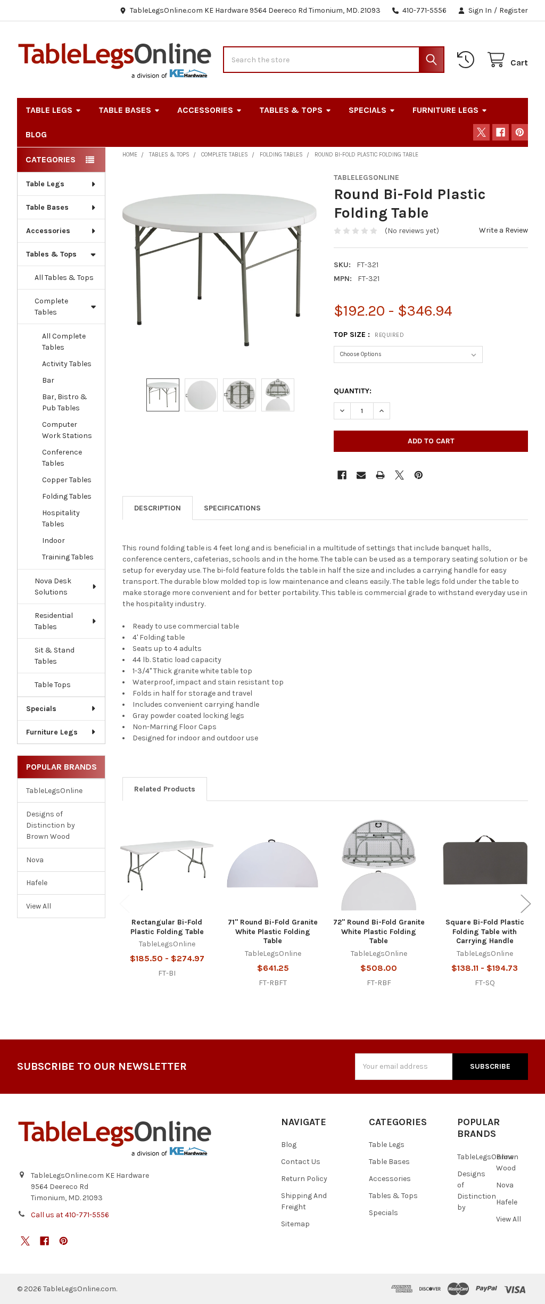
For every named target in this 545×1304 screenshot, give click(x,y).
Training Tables (68, 557)
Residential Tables (54, 621)
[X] (481, 132)
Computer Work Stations (67, 430)
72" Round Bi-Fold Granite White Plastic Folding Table (379, 931)
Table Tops (53, 684)
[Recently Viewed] (468, 60)
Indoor (53, 540)
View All (38, 906)
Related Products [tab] (164, 789)
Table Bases (124, 110)
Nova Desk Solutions (53, 586)
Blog (36, 134)
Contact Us (300, 1161)
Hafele (36, 882)
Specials (367, 110)
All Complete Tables (64, 342)
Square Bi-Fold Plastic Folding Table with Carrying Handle (484, 931)
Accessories (205, 110)
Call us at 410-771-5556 (70, 1214)
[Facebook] (500, 132)
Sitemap (295, 1223)
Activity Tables (67, 363)
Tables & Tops (291, 110)
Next (525, 903)
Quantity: (352, 390)
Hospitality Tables (61, 518)
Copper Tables (67, 479)
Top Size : (369, 334)
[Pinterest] (519, 132)
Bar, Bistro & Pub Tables (64, 402)
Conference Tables (62, 458)
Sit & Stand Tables (55, 656)
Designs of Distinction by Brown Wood (50, 825)
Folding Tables (67, 496)
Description (157, 508)
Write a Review (503, 230)
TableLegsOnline (54, 790)
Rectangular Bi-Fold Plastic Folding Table (167, 927)
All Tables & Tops (64, 277)
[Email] (361, 475)
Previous (124, 903)
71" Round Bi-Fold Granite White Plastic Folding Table (273, 931)
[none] (219, 270)
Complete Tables (51, 306)
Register (513, 10)
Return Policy (304, 1178)
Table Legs (49, 110)
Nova (35, 859)
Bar (48, 380)
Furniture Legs (445, 110)
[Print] (380, 475)
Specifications (232, 508)
